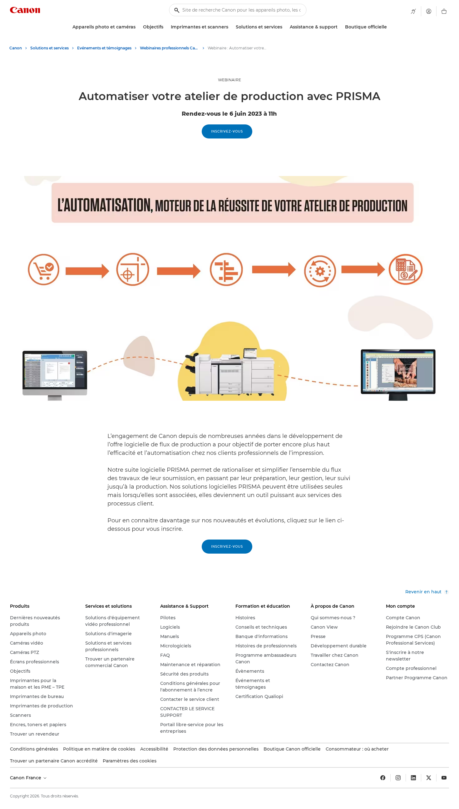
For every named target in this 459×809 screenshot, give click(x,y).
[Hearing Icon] (413, 11)
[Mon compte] (429, 11)
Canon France (26, 778)
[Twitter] (428, 777)
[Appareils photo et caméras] (138, 27)
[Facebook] (382, 777)
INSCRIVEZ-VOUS (227, 131)
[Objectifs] (165, 27)
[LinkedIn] (413, 777)
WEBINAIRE (229, 80)
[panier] (444, 11)
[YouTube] (444, 777)
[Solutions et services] (284, 27)
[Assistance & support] (340, 27)
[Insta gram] (398, 777)
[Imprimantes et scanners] (230, 27)
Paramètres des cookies (129, 761)
